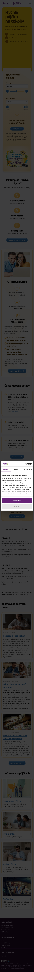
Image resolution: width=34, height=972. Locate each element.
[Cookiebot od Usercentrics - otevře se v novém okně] (24, 464)
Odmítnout (17, 506)
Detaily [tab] (16, 469)
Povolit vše (16, 500)
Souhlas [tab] (6, 469)
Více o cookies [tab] (27, 469)
